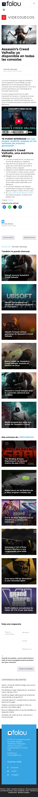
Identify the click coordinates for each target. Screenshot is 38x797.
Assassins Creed (6, 225)
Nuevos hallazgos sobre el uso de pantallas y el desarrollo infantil (19, 711)
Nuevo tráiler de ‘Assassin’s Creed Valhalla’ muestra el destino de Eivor (17, 363)
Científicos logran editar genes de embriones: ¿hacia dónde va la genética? (18, 696)
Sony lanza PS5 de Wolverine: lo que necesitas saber (18, 580)
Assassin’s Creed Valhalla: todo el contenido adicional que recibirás (19, 393)
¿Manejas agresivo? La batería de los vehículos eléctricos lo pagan (19, 701)
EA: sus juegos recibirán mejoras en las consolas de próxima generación (19, 142)
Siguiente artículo (29, 237)
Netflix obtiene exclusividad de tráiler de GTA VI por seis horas (19, 609)
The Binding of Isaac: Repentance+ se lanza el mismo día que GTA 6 (16, 461)
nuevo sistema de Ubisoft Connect (20, 193)
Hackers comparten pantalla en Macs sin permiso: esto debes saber (16, 706)
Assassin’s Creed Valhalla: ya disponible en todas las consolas (18, 54)
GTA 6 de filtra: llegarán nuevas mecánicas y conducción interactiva (19, 520)
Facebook (14, 768)
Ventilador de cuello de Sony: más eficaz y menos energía (17, 716)
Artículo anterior (8, 237)
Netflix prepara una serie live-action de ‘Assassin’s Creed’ (18, 423)
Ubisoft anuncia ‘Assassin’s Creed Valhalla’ (17, 276)
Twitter (14, 771)
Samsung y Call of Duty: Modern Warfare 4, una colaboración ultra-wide (15, 549)
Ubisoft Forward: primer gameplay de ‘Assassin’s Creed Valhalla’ (19, 334)
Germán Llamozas (10, 69)
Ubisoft (10, 200)
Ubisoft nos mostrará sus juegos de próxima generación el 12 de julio (19, 305)
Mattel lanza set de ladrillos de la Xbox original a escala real (19, 491)
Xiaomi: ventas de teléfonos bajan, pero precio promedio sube (18, 686)
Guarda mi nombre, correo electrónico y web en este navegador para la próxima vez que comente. (18, 660)
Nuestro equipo (23, 792)
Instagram (15, 775)
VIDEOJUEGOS (21, 17)
